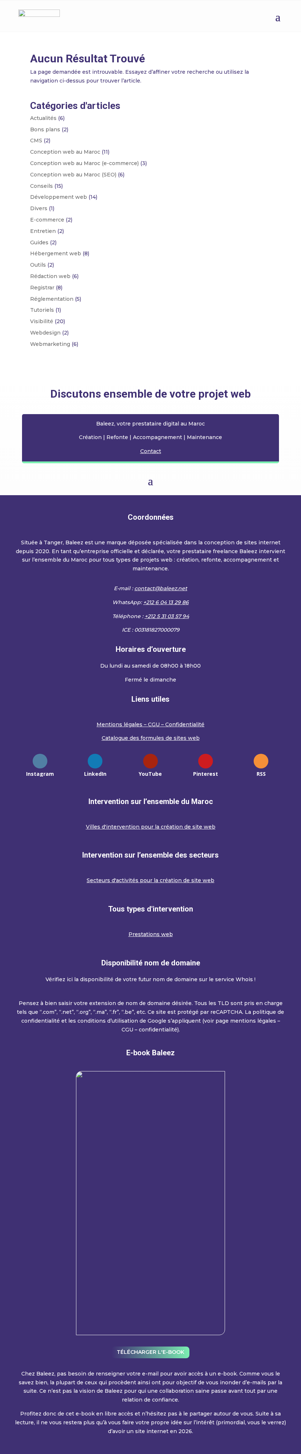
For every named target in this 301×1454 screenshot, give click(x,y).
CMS (36, 140)
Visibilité (41, 321)
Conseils (41, 186)
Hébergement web (55, 253)
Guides (39, 242)
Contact (150, 451)
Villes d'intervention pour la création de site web (150, 826)
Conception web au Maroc (65, 152)
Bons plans (45, 129)
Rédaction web (50, 276)
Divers (38, 208)
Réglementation (51, 299)
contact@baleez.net (160, 588)
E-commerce (47, 219)
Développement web (58, 197)
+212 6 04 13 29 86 (166, 602)
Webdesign (45, 332)
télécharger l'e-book (150, 1352)
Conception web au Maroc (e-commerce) (84, 163)
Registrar (42, 287)
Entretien (43, 231)
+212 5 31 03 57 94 (167, 616)
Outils (38, 265)
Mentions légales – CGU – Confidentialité (150, 724)
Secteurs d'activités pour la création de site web (150, 880)
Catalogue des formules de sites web (151, 738)
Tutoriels (42, 310)
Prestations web (150, 934)
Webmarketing (50, 344)
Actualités (43, 118)
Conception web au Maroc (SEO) (73, 174)
